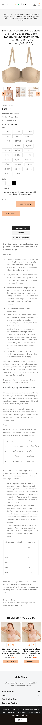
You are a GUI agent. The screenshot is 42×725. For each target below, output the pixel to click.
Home (5, 14)
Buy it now (10, 213)
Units (4, 199)
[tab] (21, 228)
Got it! (21, 720)
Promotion (6, 188)
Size (3, 128)
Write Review (7, 105)
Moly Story (21, 677)
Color (4, 179)
